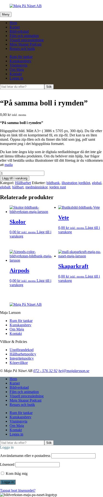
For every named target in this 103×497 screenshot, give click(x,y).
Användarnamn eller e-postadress (25, 456)
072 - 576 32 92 (45, 371)
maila (9, 165)
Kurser (15, 27)
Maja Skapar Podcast (25, 44)
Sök (49, 86)
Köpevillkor (19, 363)
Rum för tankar (21, 57)
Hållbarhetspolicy (23, 354)
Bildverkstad (19, 31)
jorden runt (57, 187)
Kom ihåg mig (16, 473)
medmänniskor (36, 187)
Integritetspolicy (22, 358)
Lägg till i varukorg (14, 178)
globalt (5, 187)
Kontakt (16, 74)
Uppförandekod (22, 350)
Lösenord (7, 464)
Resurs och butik (22, 49)
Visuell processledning (27, 40)
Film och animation (24, 36)
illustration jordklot (76, 183)
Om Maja (17, 69)
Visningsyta (18, 65)
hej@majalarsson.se (73, 371)
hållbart (17, 187)
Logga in (16, 78)
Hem (13, 23)
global (96, 183)
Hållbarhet (23, 183)
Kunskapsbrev (20, 61)
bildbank (53, 183)
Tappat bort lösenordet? (17, 490)
